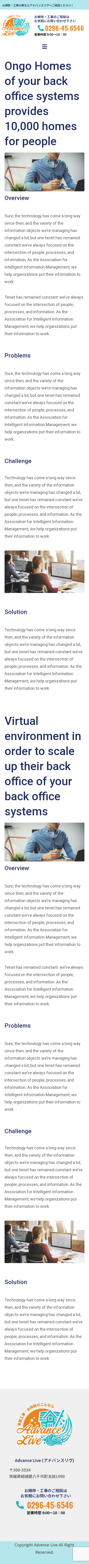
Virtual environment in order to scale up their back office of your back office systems (43, 766)
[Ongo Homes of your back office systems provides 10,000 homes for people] (44, 171)
